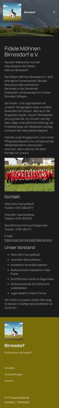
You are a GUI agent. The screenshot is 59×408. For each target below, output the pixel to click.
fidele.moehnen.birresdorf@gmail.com (28, 240)
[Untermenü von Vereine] (14, 380)
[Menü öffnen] (54, 12)
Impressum (10, 401)
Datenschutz (23, 401)
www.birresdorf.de (20, 397)
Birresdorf (29, 12)
